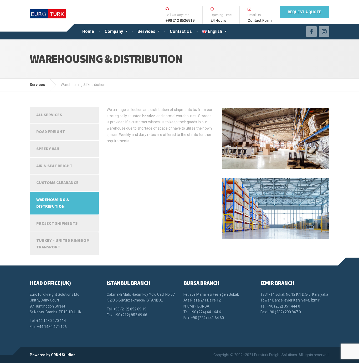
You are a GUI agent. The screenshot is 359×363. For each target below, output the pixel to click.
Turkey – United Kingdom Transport (63, 244)
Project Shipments (57, 223)
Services (146, 31)
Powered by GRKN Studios (52, 355)
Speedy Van (47, 148)
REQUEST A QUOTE (304, 12)
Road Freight (50, 131)
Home (88, 31)
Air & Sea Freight (54, 165)
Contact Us (181, 31)
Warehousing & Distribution (52, 203)
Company (114, 31)
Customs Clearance (57, 182)
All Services (49, 114)
